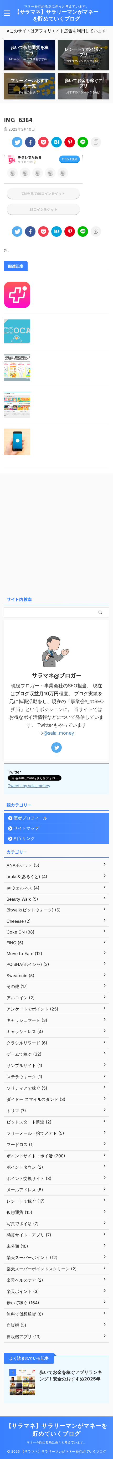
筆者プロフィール (30, 818)
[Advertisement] (56, 534)
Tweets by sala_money (29, 785)
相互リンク (24, 838)
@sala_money (58, 733)
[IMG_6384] (56, 142)
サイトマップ (26, 828)
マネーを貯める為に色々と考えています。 (56, 1442)
